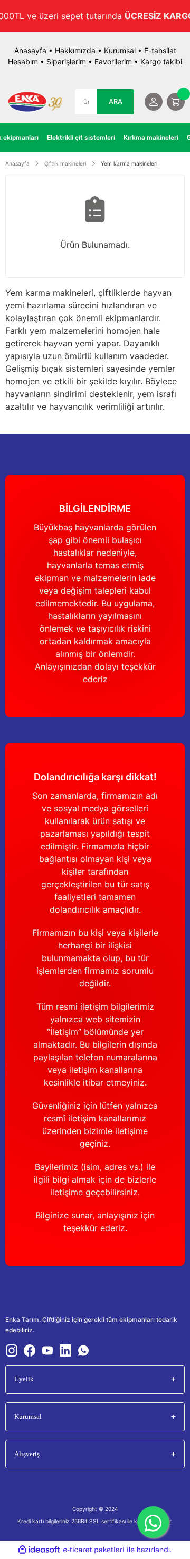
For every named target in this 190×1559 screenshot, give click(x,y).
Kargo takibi (161, 61)
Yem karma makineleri (129, 163)
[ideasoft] (39, 1550)
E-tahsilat (160, 50)
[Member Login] (154, 102)
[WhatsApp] (153, 1522)
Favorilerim (113, 61)
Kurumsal (120, 50)
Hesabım (23, 61)
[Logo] (34, 101)
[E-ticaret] (94, 1550)
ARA (115, 101)
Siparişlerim (66, 61)
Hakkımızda (75, 50)
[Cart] (176, 102)
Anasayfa (30, 50)
